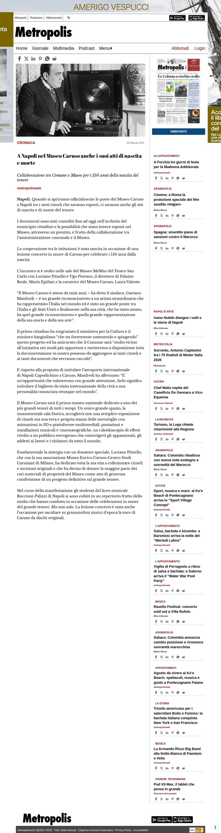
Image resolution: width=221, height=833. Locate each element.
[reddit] (54, 58)
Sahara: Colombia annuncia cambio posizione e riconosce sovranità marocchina (178, 642)
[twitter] (26, 58)
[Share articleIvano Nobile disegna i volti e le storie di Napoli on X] (162, 333)
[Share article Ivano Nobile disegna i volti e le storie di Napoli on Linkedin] (167, 333)
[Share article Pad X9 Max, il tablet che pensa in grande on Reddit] (184, 799)
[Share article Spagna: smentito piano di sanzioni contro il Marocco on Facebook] (156, 248)
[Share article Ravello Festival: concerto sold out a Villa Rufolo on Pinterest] (173, 621)
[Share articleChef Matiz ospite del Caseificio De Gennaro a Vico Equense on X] (162, 408)
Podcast (87, 48)
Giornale (40, 48)
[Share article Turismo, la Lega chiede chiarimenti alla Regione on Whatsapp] (178, 439)
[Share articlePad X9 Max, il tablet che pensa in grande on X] (162, 799)
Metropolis (21, 17)
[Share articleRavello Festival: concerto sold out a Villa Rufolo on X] (162, 621)
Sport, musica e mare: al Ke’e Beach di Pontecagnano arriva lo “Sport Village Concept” (178, 498)
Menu (104, 48)
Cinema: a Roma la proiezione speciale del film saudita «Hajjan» (176, 199)
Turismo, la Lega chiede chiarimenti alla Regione (174, 426)
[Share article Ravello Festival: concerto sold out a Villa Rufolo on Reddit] (184, 621)
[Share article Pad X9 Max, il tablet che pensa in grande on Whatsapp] (178, 799)
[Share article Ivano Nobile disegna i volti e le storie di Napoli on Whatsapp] (178, 333)
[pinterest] (40, 58)
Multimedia (63, 48)
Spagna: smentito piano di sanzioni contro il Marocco (176, 234)
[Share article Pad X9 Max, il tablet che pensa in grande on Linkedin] (167, 799)
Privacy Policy (123, 830)
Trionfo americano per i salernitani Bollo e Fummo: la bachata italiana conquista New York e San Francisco (178, 716)
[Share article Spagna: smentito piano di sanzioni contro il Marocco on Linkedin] (167, 248)
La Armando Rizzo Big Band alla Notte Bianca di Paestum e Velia (178, 753)
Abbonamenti (53, 17)
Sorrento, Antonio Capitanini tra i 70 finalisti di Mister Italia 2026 (178, 355)
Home (22, 48)
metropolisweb (162, 172)
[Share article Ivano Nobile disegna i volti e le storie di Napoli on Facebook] (156, 333)
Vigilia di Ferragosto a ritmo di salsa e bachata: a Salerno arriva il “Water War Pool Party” (177, 573)
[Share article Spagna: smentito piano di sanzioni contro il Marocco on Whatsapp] (178, 248)
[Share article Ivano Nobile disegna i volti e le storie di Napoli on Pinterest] (173, 333)
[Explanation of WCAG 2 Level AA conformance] (196, 831)
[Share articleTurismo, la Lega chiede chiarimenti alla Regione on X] (162, 439)
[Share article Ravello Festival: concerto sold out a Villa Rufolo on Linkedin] (167, 621)
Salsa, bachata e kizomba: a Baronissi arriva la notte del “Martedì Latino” (177, 535)
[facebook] (19, 58)
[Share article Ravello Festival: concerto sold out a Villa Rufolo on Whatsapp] (178, 621)
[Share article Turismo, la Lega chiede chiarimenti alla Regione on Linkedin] (167, 439)
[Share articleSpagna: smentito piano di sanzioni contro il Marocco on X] (162, 248)
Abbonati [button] (178, 131)
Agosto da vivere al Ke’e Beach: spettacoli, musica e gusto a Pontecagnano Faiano (178, 678)
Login (199, 48)
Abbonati (180, 48)
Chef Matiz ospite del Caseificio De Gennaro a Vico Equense (178, 392)
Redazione (36, 17)
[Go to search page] (68, 17)
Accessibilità (140, 830)
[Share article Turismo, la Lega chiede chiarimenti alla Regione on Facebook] (156, 439)
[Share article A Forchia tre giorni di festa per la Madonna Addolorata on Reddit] (184, 178)
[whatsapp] (47, 58)
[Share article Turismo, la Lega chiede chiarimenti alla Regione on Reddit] (184, 439)
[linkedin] (33, 58)
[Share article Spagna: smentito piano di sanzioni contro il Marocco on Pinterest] (173, 248)
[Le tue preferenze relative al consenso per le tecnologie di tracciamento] (215, 827)
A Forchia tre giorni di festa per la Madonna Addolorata (176, 164)
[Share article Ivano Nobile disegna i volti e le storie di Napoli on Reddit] (184, 333)
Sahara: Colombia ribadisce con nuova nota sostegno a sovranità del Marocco (177, 460)
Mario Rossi (160, 210)
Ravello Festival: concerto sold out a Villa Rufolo (175, 609)
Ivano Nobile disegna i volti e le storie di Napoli (177, 320)
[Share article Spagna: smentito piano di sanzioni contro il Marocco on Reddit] (184, 248)
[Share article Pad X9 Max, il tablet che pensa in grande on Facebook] (156, 799)
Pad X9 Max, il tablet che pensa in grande (174, 786)
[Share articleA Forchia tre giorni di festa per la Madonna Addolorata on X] (162, 178)
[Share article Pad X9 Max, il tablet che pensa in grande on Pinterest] (173, 799)
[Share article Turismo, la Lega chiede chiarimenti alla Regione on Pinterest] (173, 439)
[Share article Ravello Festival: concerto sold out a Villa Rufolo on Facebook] (156, 621)
